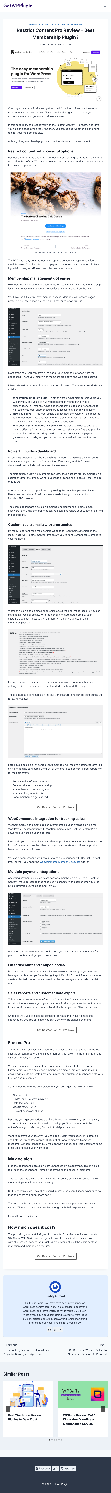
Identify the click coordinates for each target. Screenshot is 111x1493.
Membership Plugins (39, 24)
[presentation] (28, 1394)
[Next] (103, 1409)
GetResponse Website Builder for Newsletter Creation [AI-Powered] (88, 1350)
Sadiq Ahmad (48, 44)
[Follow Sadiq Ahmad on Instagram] (60, 1329)
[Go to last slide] (8, 1409)
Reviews (56, 24)
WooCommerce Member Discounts (60, 861)
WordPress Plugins (72, 24)
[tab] (49, 1440)
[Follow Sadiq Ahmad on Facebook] (49, 1329)
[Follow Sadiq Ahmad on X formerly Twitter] (55, 1329)
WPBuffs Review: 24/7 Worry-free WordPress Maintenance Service (79, 1419)
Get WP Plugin (60, 1484)
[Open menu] (105, 5)
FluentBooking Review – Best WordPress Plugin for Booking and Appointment (26, 1350)
